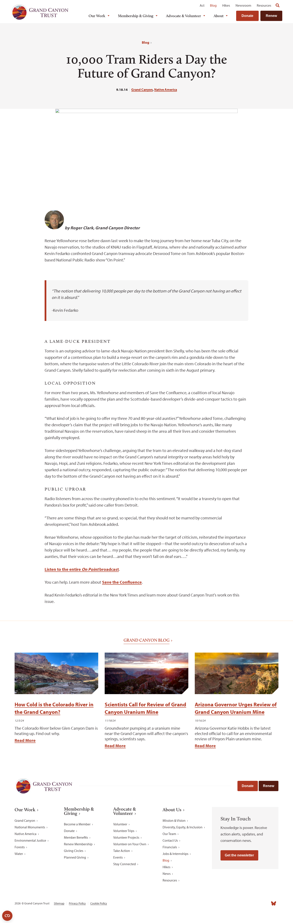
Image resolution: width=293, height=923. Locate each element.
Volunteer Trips (123, 831)
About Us (172, 810)
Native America (165, 89)
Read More (25, 740)
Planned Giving (75, 857)
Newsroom (243, 5)
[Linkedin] (245, 903)
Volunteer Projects (126, 837)
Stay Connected (124, 864)
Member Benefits (76, 837)
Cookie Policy (98, 903)
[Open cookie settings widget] (7, 916)
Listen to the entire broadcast (82, 569)
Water (19, 853)
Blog (213, 5)
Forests (20, 847)
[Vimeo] (264, 903)
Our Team (169, 834)
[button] (32, 216)
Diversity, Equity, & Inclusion (182, 827)
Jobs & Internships (175, 853)
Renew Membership (78, 844)
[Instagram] (236, 903)
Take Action (121, 850)
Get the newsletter (239, 855)
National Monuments (30, 827)
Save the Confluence (122, 582)
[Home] (40, 12)
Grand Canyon (142, 89)
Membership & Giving (135, 15)
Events (118, 857)
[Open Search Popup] (277, 5)
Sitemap (59, 903)
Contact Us (170, 840)
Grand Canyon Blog (146, 640)
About (219, 15)
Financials (170, 847)
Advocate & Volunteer (183, 15)
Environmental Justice (30, 840)
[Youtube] (255, 903)
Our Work (97, 15)
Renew (271, 16)
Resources (264, 5)
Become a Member (77, 824)
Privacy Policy (77, 903)
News (167, 873)
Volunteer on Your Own (129, 844)
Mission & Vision (174, 820)
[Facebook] (226, 903)
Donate (247, 16)
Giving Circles (73, 850)
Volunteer (120, 824)
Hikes (226, 5)
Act (202, 5)
